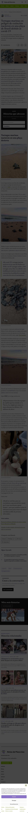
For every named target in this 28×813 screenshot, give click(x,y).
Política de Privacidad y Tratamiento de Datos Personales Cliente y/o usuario (11, 809)
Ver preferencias (14, 804)
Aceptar (14, 796)
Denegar (14, 800)
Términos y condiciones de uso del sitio (22, 809)
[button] (26, 785)
